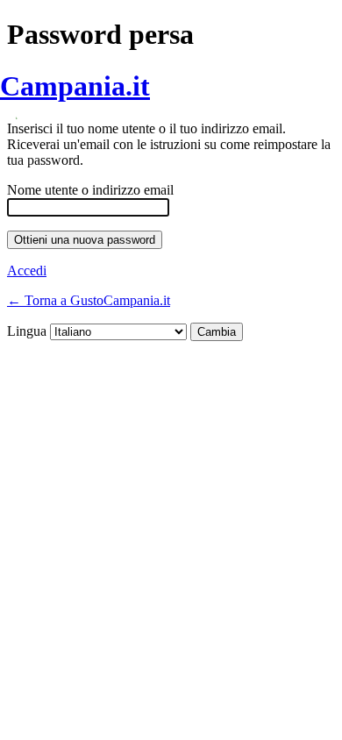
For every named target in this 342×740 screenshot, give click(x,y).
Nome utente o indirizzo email (90, 189)
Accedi (26, 270)
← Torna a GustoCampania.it (88, 300)
